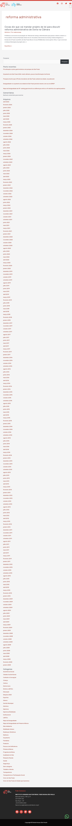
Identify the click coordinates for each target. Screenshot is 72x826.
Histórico (7, 32)
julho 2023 (6, 168)
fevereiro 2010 (7, 593)
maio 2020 (6, 257)
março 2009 (6, 624)
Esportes (6, 697)
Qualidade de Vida (8, 755)
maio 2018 (6, 308)
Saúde (5, 761)
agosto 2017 (6, 334)
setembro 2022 (7, 196)
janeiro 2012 (6, 527)
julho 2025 (6, 110)
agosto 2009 (7, 610)
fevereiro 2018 (7, 317)
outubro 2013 (7, 466)
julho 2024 (6, 145)
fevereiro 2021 (7, 231)
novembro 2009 (8, 601)
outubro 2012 (7, 501)
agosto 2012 (7, 507)
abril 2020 (6, 259)
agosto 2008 (7, 644)
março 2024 (6, 153)
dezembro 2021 (7, 211)
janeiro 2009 (7, 630)
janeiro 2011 (6, 561)
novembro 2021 (7, 214)
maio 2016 (6, 377)
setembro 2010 (7, 573)
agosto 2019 (7, 283)
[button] (70, 6)
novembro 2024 (8, 133)
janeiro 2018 (6, 320)
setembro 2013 (7, 469)
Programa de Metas (9, 752)
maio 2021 (6, 225)
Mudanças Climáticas (9, 732)
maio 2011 (6, 550)
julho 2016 (6, 372)
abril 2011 (6, 553)
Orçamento (6, 737)
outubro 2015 (7, 397)
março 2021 (6, 228)
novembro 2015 (7, 395)
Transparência (7, 772)
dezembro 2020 (8, 237)
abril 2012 (6, 518)
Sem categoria (7, 766)
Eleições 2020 (7, 694)
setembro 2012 (7, 504)
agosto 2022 (7, 199)
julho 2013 (6, 475)
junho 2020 (6, 254)
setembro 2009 (7, 607)
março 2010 (6, 590)
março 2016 (6, 383)
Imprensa (6, 709)
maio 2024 (6, 150)
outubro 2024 (7, 136)
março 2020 (6, 262)
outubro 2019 (7, 277)
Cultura (5, 683)
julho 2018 (6, 303)
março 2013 (6, 486)
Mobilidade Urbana (8, 729)
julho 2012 (6, 509)
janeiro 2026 (7, 107)
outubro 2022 (7, 193)
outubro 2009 (7, 604)
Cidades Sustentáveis (9, 674)
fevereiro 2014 (7, 455)
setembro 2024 (7, 139)
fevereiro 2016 (7, 386)
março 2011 (6, 555)
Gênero (5, 700)
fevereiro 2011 (7, 558)
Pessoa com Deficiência (10, 746)
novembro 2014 (7, 429)
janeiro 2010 (6, 596)
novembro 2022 (8, 191)
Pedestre (6, 743)
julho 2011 (6, 544)
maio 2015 (6, 412)
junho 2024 (6, 147)
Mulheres (6, 735)
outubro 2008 (7, 639)
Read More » (8, 46)
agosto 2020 (7, 248)
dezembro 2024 (7, 130)
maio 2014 (6, 446)
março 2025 (6, 122)
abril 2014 (6, 449)
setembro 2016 (7, 366)
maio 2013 (6, 481)
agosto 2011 (6, 541)
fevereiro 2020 (7, 265)
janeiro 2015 (6, 423)
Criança (5, 680)
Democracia (6, 686)
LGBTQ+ (5, 717)
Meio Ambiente (7, 726)
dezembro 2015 (7, 392)
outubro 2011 (7, 535)
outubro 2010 (7, 570)
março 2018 (6, 314)
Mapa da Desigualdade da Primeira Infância (15, 723)
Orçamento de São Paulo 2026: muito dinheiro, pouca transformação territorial (26, 74)
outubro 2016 (7, 363)
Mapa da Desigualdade (9, 720)
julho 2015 (6, 406)
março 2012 (6, 521)
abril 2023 (6, 176)
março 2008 (6, 659)
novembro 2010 (7, 567)
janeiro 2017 (6, 354)
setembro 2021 (7, 219)
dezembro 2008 (8, 633)
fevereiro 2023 (7, 182)
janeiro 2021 (6, 234)
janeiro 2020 (7, 268)
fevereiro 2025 (7, 125)
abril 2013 (6, 484)
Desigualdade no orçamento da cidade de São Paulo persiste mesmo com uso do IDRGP (29, 83)
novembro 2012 (7, 498)
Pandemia (6, 740)
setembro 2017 (7, 331)
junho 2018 (6, 306)
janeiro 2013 (6, 492)
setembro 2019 (7, 280)
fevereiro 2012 (7, 524)
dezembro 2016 (7, 357)
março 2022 (6, 205)
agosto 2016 (7, 369)
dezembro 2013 (7, 461)
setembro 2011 (7, 538)
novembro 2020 (8, 239)
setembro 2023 (7, 162)
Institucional (7, 714)
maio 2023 (6, 173)
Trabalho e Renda (8, 769)
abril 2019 (6, 294)
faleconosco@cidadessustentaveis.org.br (27, 805)
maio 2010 (6, 584)
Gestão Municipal (8, 703)
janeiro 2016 (6, 389)
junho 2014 (6, 443)
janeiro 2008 (7, 665)
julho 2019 (6, 285)
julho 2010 (6, 578)
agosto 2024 (7, 142)
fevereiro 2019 (7, 300)
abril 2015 (6, 415)
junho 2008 (6, 650)
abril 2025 (6, 119)
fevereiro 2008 (7, 662)
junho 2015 (6, 409)
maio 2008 (6, 653)
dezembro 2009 (8, 599)
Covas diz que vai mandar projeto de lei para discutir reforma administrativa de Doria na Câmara (32, 28)
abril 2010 (6, 587)
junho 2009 (6, 616)
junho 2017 (6, 340)
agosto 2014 (7, 438)
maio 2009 (6, 619)
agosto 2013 (7, 472)
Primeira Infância (8, 749)
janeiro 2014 (6, 458)
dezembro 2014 (7, 426)
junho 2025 (6, 113)
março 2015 (6, 418)
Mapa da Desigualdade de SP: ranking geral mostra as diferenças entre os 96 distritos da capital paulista (34, 88)
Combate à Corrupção (9, 677)
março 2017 (6, 349)
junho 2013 (6, 478)
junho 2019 (6, 288)
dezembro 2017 (7, 323)
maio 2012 (6, 515)
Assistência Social (8, 671)
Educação (6, 692)
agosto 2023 (7, 165)
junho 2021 (6, 222)
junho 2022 (6, 202)
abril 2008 (6, 656)
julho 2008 (6, 647)
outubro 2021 (7, 216)
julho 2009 (6, 613)
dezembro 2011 (7, 530)
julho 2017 (6, 337)
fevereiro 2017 (7, 351)
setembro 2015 (7, 400)
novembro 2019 (7, 274)
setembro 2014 (7, 435)
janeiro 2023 (7, 185)
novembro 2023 (8, 159)
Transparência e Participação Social (14, 775)
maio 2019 (6, 291)
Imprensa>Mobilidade (9, 712)
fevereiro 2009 (7, 627)
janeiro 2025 (7, 127)
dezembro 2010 (7, 564)
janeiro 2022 (7, 208)
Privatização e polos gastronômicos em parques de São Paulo (21, 69)
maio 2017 (6, 343)
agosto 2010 (7, 576)
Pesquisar (6, 58)
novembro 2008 (8, 636)
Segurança (6, 763)
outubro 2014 (7, 432)
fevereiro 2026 (7, 104)
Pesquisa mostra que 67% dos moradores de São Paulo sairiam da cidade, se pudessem (28, 79)
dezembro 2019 (7, 271)
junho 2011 (6, 547)
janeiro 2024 (7, 156)
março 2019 (6, 297)
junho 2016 (6, 374)
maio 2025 (6, 116)
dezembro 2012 (7, 495)
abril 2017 (6, 346)
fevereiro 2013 (7, 489)
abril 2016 (6, 380)
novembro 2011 (7, 532)
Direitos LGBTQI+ (8, 689)
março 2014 (6, 452)
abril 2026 (6, 101)
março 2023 (6, 179)
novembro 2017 (7, 326)
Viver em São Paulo (9, 778)
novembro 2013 (7, 464)
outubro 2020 (7, 242)
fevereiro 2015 (7, 420)
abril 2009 (6, 622)
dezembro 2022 (7, 188)
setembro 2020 (7, 245)
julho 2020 (6, 251)
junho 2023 (6, 170)
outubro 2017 (7, 328)
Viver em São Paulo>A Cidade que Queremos (16, 781)
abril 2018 (6, 311)
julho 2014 (6, 441)
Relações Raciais (8, 758)
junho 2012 (6, 512)
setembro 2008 (7, 642)
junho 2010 (6, 581)
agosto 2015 (7, 403)
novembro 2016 (7, 360)
